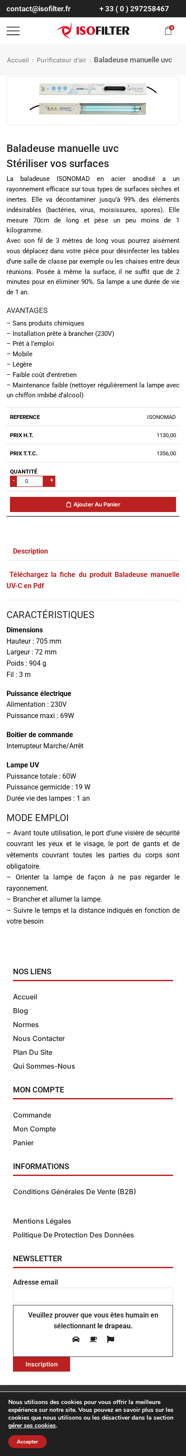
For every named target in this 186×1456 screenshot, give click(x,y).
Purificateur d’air (62, 60)
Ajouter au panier (97, 504)
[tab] (30, 551)
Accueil (18, 60)
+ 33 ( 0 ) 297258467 (134, 8)
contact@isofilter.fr (38, 8)
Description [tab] (30, 551)
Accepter (27, 1441)
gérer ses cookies (32, 1426)
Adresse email (35, 1282)
